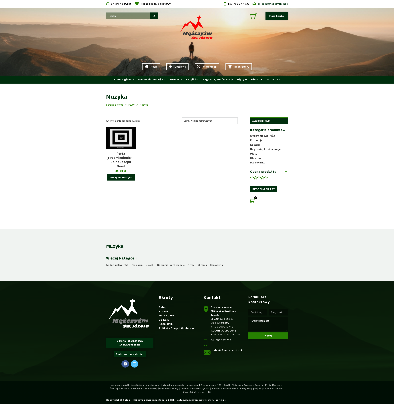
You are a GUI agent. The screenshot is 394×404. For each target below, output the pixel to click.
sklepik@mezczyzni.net (273, 3)
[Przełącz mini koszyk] (253, 16)
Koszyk (163, 311)
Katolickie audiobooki (143, 388)
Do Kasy (164, 319)
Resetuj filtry (263, 189)
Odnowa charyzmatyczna (195, 388)
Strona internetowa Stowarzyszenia (130, 342)
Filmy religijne (248, 388)
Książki (191, 79)
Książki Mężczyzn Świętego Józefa (243, 385)
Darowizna (273, 79)
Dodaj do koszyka (120, 177)
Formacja (176, 79)
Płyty (240, 79)
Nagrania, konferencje (218, 79)
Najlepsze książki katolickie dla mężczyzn (135, 385)
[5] (265, 178)
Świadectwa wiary (168, 388)
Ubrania (256, 79)
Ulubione (180, 66)
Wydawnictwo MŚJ (150, 79)
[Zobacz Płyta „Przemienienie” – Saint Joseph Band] (121, 137)
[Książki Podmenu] (197, 79)
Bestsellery (241, 66)
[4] (262, 178)
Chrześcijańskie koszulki (197, 392)
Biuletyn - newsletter (130, 354)
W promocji (210, 66)
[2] (255, 178)
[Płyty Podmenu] (246, 79)
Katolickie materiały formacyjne (180, 385)
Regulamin (166, 323)
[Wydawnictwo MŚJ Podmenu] (164, 79)
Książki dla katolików (271, 388)
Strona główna (124, 79)
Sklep (163, 307)
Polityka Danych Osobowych (177, 328)
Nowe (154, 66)
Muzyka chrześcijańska (225, 388)
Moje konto (276, 15)
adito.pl (220, 399)
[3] (259, 178)
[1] (252, 178)
